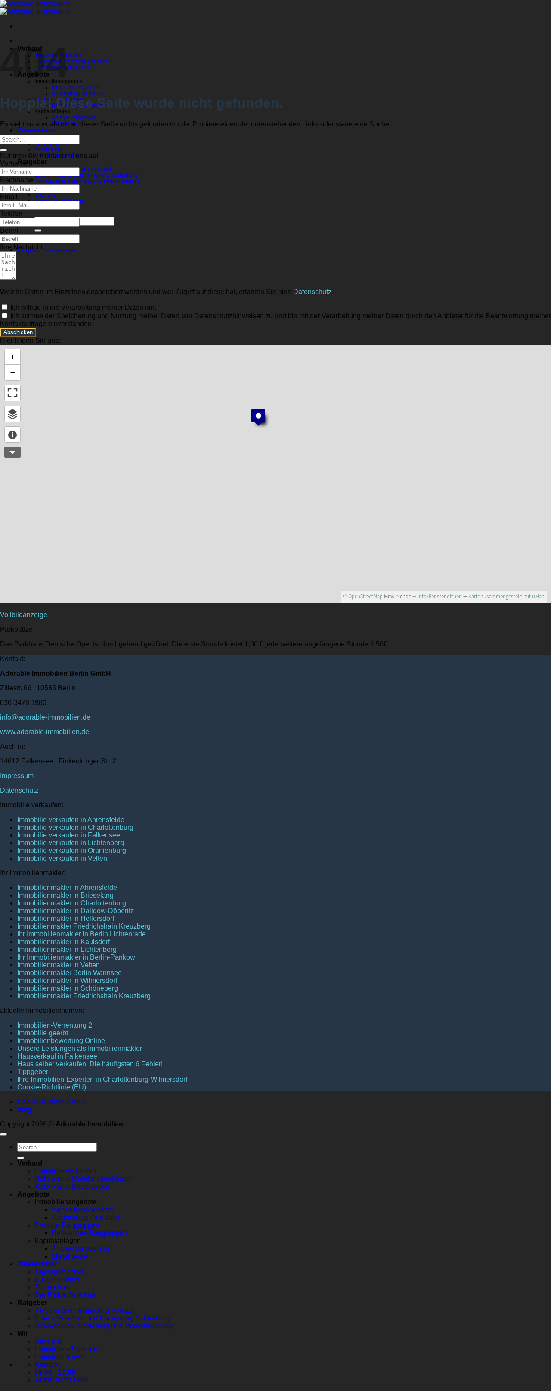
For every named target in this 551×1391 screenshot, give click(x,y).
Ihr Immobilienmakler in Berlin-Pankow (76, 957)
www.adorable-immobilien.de (44, 732)
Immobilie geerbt (42, 1033)
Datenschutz (312, 291)
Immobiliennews (59, 1356)
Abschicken (18, 332)
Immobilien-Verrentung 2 (54, 1025)
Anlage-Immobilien (74, 117)
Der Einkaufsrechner (65, 1295)
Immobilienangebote (76, 87)
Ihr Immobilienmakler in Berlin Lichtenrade (81, 934)
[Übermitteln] (37, 230)
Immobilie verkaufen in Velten (62, 858)
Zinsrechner (37, 130)
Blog (24, 1109)
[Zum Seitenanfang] (3, 1134)
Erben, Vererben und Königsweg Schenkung (86, 175)
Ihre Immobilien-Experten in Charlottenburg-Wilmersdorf (102, 1079)
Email (9, 196)
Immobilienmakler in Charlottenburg (71, 903)
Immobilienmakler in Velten (58, 965)
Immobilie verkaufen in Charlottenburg (75, 827)
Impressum (17, 775)
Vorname (14, 163)
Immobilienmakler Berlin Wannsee (69, 972)
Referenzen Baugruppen (72, 1186)
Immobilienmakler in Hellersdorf (65, 918)
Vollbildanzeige (23, 615)
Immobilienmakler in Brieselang (65, 895)
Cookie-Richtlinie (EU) (51, 1087)
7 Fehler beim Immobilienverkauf (84, 1310)
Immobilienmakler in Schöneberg (67, 988)
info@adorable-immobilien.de (45, 717)
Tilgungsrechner (59, 1271)
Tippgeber (32, 1071)
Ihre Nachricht (21, 247)
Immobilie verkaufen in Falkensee (68, 835)
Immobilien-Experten (66, 1349)
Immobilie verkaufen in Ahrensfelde (70, 819)
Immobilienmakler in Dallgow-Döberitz (75, 910)
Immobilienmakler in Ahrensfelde (67, 887)
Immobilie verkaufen (65, 1171)
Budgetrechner (57, 1279)
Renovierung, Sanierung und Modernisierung (87, 181)
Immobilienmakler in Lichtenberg (67, 949)
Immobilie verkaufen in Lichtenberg (70, 842)
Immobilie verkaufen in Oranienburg (71, 850)
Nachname (17, 180)
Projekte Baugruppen (66, 1225)
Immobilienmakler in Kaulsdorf (63, 941)
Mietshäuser (70, 1256)
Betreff (10, 230)
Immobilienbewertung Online (61, 1040)
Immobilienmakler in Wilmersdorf (67, 980)
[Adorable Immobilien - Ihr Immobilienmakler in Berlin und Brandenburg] (35, 7)
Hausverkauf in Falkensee (57, 1056)
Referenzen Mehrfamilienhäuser (72, 61)
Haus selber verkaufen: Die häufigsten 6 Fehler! (90, 1064)
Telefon (11, 213)
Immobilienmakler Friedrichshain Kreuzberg (84, 926)
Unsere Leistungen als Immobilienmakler (79, 1048)
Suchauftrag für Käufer (78, 93)
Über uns (45, 195)
